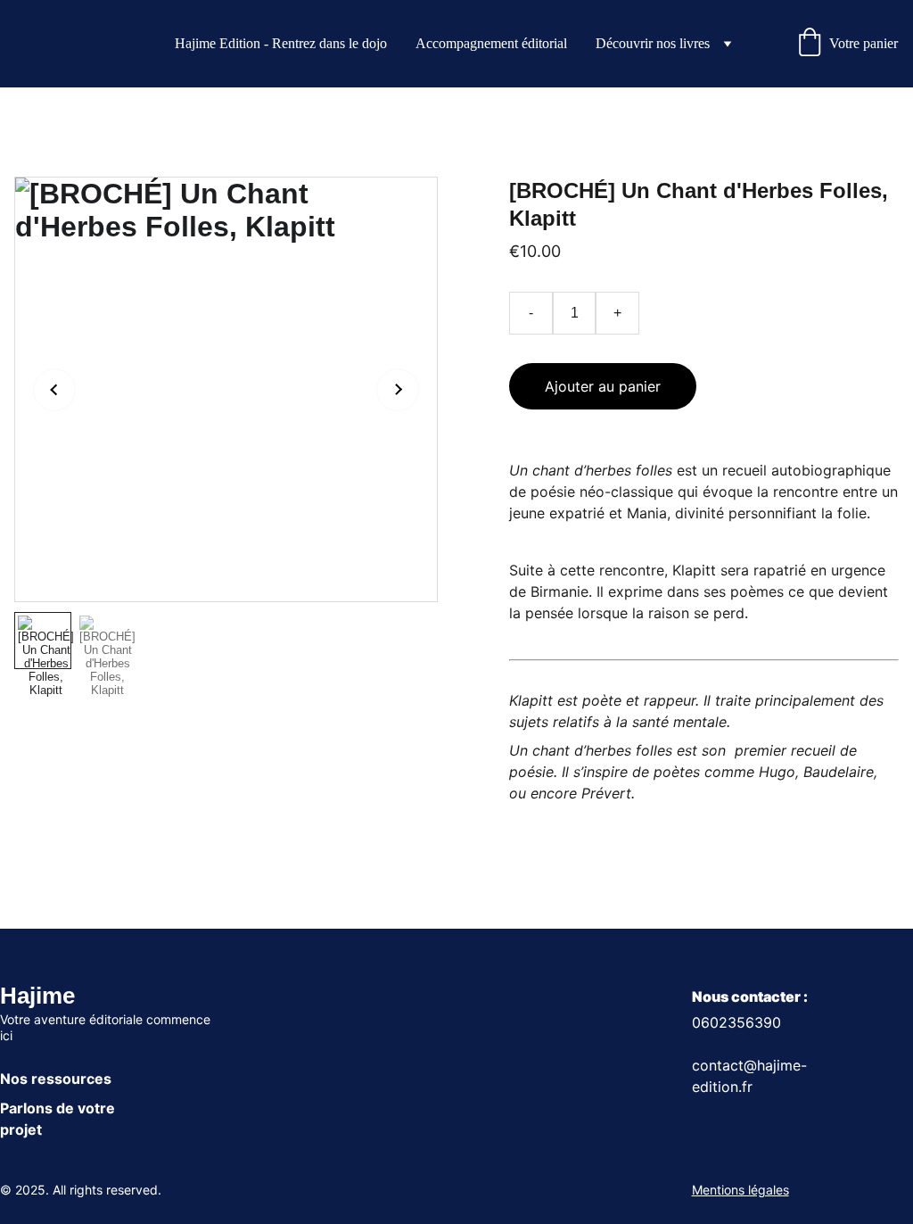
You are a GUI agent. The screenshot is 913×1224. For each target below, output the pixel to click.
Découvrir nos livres (653, 43)
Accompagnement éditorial (491, 43)
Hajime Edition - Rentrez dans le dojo (281, 43)
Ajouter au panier (603, 386)
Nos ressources (55, 1079)
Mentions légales (740, 1189)
